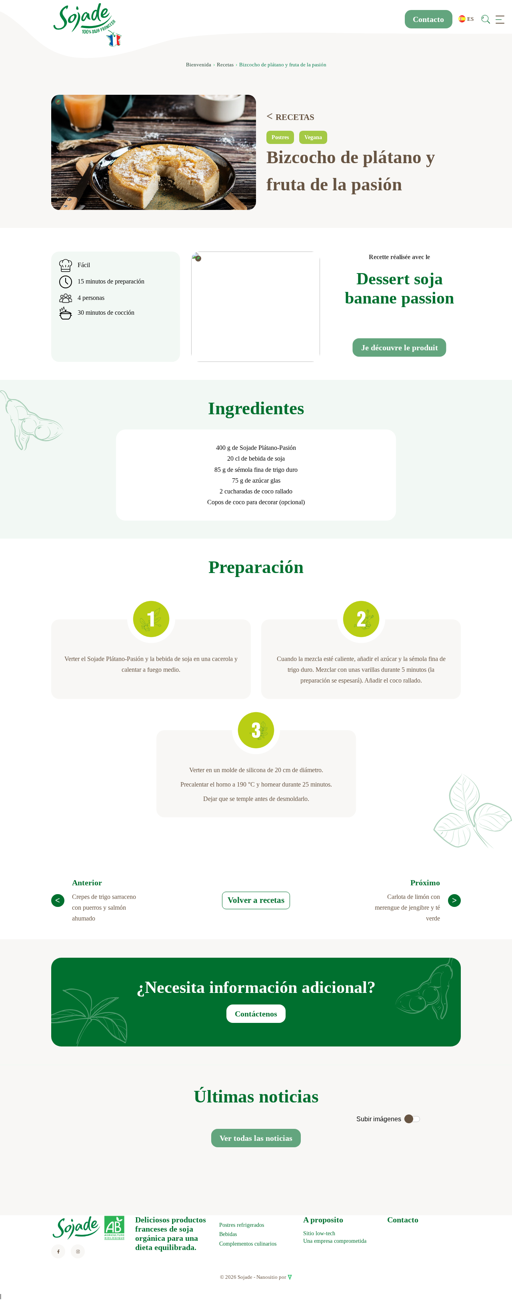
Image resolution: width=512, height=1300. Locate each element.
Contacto (428, 19)
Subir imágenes (378, 1119)
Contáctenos (256, 1013)
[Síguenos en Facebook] (58, 1251)
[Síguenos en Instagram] (78, 1251)
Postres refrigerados (241, 1225)
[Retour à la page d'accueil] (87, 25)
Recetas (225, 65)
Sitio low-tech (319, 1233)
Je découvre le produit (399, 347)
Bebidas (228, 1234)
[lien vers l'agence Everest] (289, 1277)
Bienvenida (198, 65)
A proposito (323, 1219)
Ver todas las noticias (256, 1138)
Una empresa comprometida (334, 1241)
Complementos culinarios (247, 1244)
